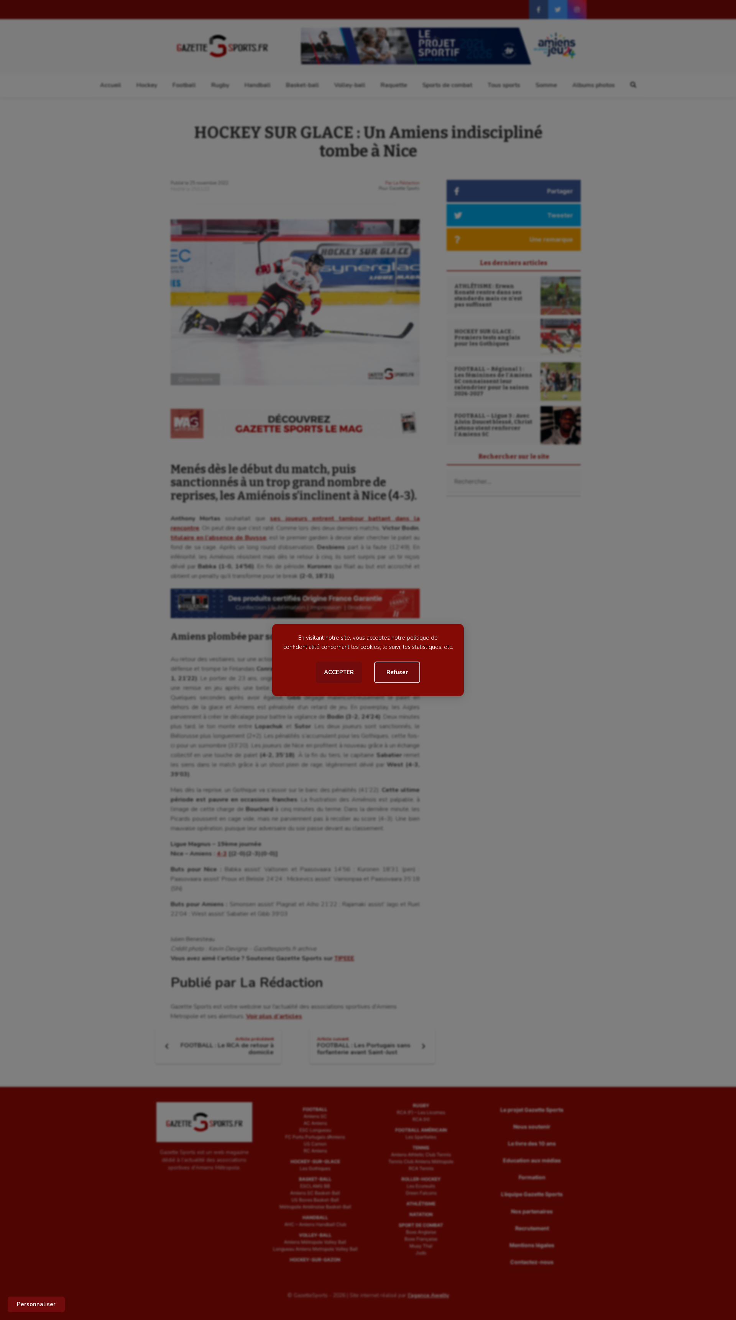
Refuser (397, 672)
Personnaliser (36, 1304)
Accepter (339, 672)
